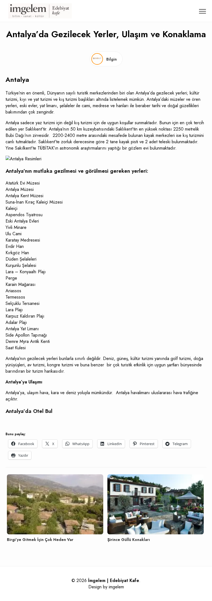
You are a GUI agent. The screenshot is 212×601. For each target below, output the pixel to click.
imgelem (116, 587)
